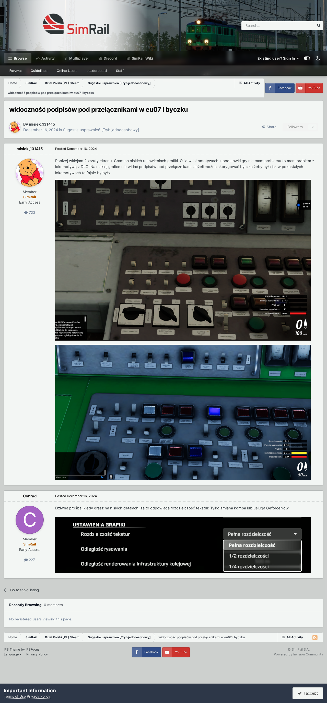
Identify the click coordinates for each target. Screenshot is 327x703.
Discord (110, 58)
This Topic (299, 25)
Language (12, 654)
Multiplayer (78, 58)
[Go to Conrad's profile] (30, 520)
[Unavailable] (183, 260)
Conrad (30, 496)
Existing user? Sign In (277, 58)
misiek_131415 (42, 124)
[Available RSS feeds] (315, 637)
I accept (310, 693)
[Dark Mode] (317, 58)
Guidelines (39, 71)
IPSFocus (33, 649)
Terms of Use (15, 696)
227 (31, 560)
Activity (48, 58)
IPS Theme (12, 649)
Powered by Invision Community (298, 654)
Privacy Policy (37, 654)
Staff (120, 71)
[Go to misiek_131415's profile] (14, 127)
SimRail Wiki (142, 58)
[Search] (318, 25)
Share (270, 127)
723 (31, 212)
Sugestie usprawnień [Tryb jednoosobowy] (101, 130)
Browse (20, 58)
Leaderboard (97, 71)
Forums (15, 71)
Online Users (67, 71)
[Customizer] (306, 58)
